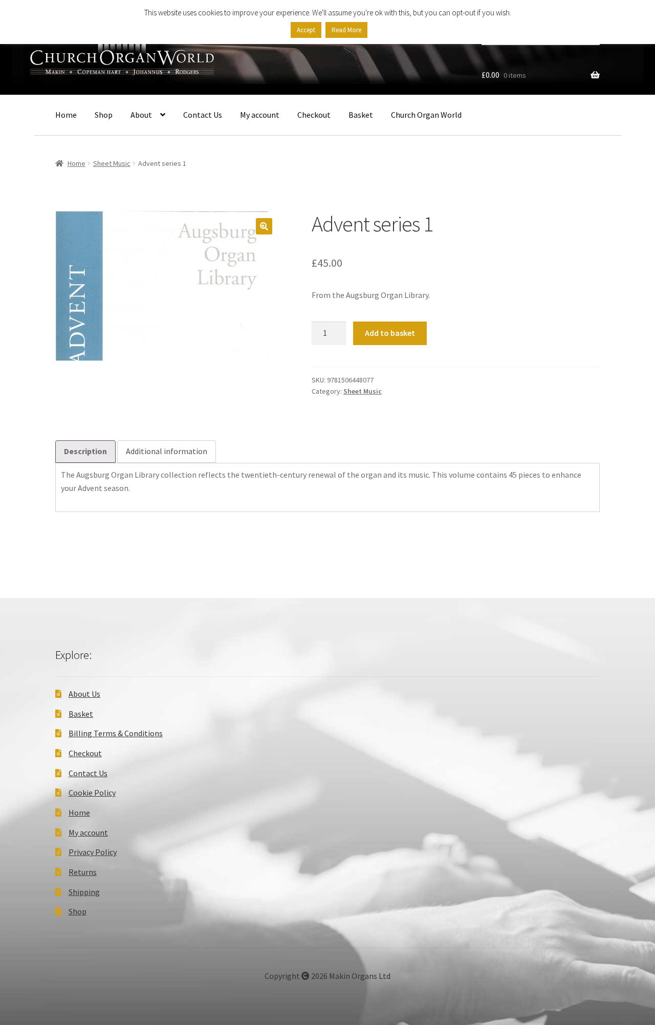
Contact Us (202, 115)
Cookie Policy (92, 792)
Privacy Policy (93, 852)
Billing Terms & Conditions (116, 733)
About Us (84, 694)
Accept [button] (306, 30)
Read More (346, 30)
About (141, 115)
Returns (83, 872)
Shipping (84, 892)
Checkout (314, 115)
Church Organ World (426, 115)
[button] (264, 226)
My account (259, 115)
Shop (104, 115)
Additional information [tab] (166, 451)
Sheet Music (111, 163)
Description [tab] (85, 451)
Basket (360, 115)
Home (66, 115)
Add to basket (390, 333)
